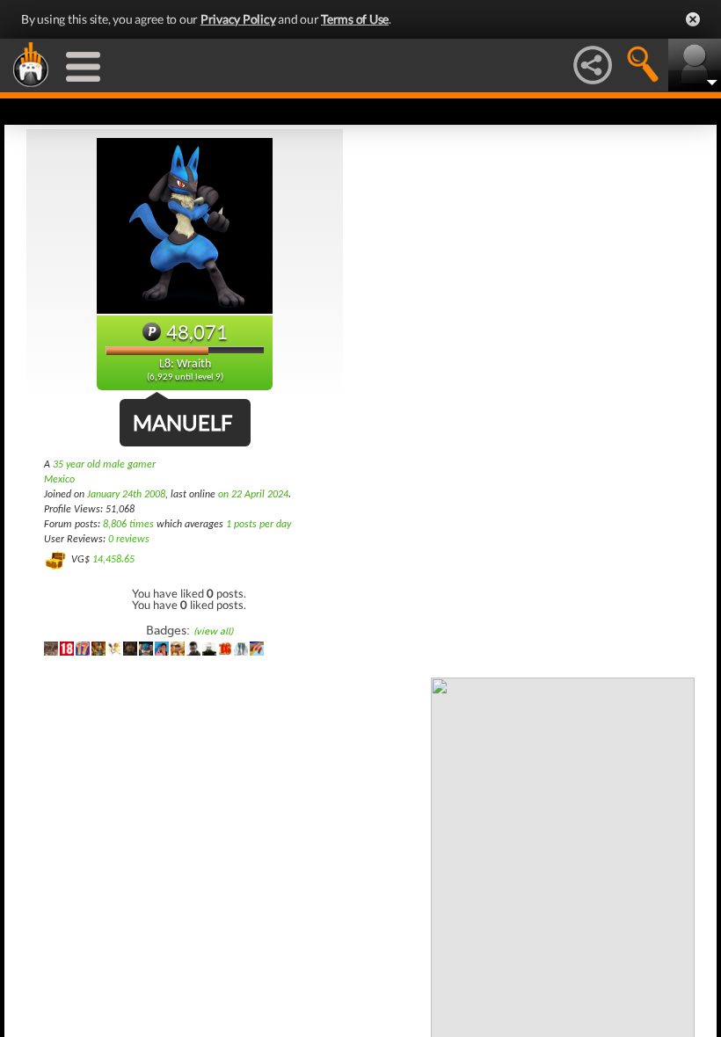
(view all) (213, 631)
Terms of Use (355, 18)
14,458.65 (113, 560)
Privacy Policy (238, 18)
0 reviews (128, 539)
